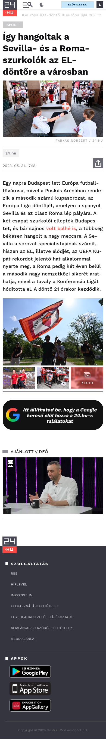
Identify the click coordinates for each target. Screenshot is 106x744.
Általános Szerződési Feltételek (42, 628)
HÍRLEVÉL (19, 584)
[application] (53, 485)
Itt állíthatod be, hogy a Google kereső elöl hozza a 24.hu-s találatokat (59, 415)
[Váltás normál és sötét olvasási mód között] (41, 5)
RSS (14, 573)
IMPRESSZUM (22, 595)
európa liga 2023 (82, 15)
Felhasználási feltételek (35, 606)
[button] (99, 14)
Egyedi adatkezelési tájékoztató (41, 617)
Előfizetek (77, 4)
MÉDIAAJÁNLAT (23, 639)
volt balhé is (61, 228)
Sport (13, 25)
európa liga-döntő (42, 15)
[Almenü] (27, 5)
